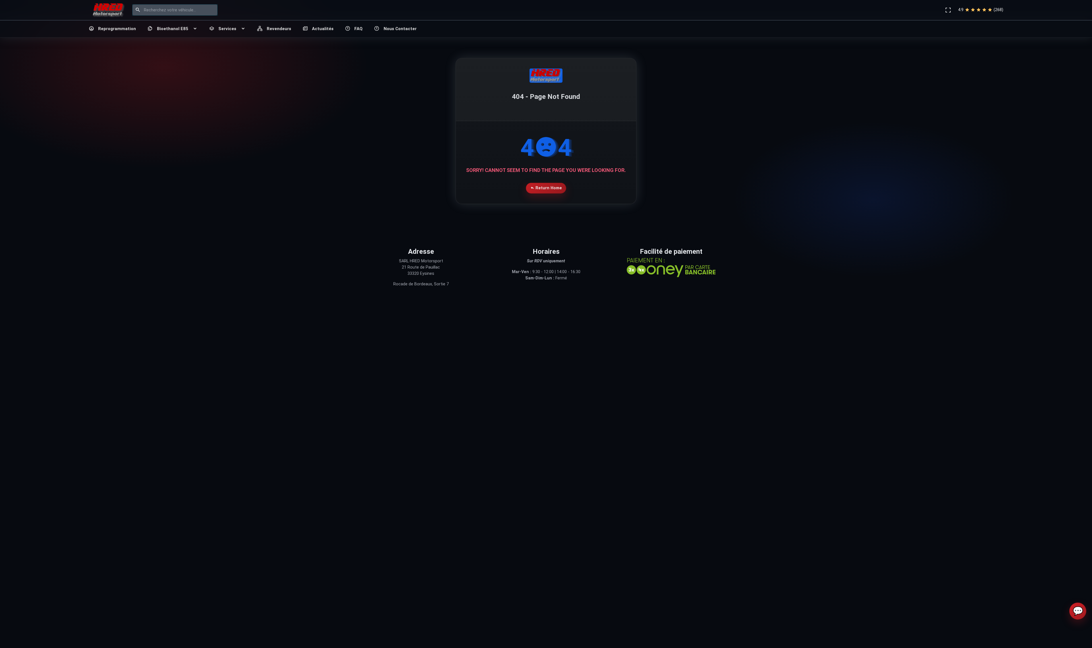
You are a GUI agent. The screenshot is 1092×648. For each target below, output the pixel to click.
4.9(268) (980, 9)
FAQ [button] (358, 28)
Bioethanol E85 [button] (172, 28)
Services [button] (227, 28)
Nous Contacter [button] (400, 28)
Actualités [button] (323, 28)
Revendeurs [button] (279, 28)
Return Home (548, 188)
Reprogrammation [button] (117, 28)
